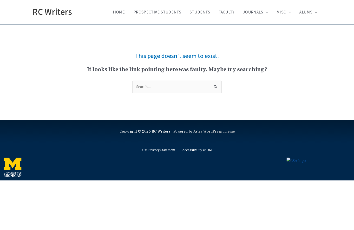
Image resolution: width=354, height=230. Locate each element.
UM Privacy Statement (158, 150)
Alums (305, 12)
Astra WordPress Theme (214, 131)
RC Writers (52, 12)
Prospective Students (157, 12)
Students (200, 12)
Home (119, 12)
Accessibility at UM (197, 150)
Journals (253, 12)
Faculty (226, 12)
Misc (281, 12)
